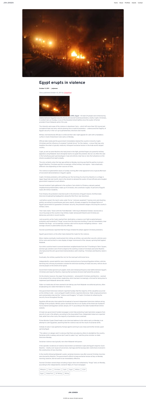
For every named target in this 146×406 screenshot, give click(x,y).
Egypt (71, 369)
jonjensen (55, 88)
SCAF (84, 369)
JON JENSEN (8, 3)
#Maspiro (43, 369)
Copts (64, 369)
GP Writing (59, 373)
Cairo (50, 369)
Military (77, 369)
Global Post (49, 373)
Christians (57, 369)
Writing (67, 373)
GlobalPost (67, 93)
